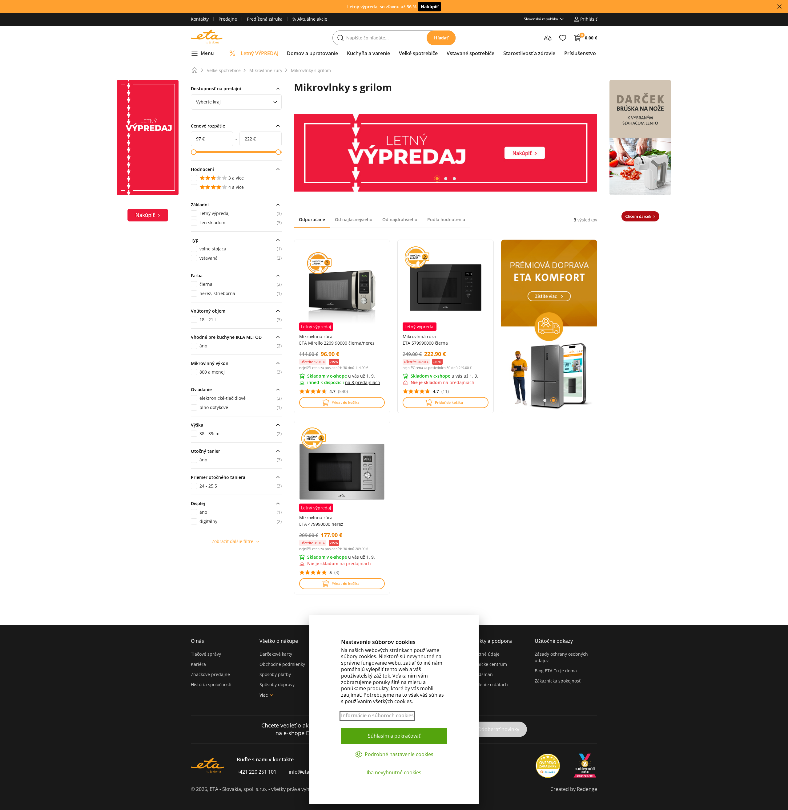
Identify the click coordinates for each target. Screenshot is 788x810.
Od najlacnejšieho (353, 219)
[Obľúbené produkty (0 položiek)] (562, 38)
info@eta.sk (302, 771)
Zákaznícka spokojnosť (558, 681)
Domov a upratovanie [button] (312, 53)
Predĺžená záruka (265, 19)
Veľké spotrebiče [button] (418, 53)
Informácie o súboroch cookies (377, 715)
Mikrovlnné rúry (265, 70)
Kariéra (198, 664)
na (362, 382)
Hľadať (441, 38)
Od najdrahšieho (399, 219)
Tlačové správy (206, 654)
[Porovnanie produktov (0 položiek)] (548, 38)
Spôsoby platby (275, 674)
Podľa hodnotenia (446, 219)
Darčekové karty (275, 654)
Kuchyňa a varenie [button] (368, 53)
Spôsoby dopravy (277, 684)
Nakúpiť (429, 7)
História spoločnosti (211, 684)
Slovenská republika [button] (541, 19)
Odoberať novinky (498, 729)
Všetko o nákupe (278, 641)
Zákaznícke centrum (486, 664)
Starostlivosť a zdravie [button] (529, 53)
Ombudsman (479, 674)
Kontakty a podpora (489, 641)
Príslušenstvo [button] (580, 53)
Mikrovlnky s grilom (311, 70)
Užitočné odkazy (554, 641)
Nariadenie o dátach (487, 684)
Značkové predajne (210, 674)
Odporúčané (312, 219)
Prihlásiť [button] (588, 19)
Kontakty (200, 19)
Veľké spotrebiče (224, 70)
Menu (207, 53)
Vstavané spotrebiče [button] (470, 53)
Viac (263, 695)
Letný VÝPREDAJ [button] (260, 53)
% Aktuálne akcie (309, 19)
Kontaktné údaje (483, 654)
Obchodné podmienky (282, 664)
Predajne (228, 19)
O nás (197, 641)
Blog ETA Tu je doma (556, 671)
